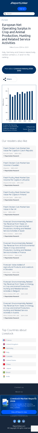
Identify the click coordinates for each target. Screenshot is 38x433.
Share (9, 79)
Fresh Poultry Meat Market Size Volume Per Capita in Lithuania (16, 178)
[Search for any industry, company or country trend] (5, 14)
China (8, 364)
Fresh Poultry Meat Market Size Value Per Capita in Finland (16, 193)
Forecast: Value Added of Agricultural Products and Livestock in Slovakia (18, 267)
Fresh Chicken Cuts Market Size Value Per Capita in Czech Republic (18, 149)
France (8, 340)
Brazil (8, 372)
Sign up (22, 9)
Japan (8, 368)
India (8, 376)
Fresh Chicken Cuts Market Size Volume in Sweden (16, 164)
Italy (7, 352)
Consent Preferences (19, 416)
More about (19, 70)
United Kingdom (12, 344)
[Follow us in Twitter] (19, 421)
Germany (9, 348)
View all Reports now (19, 412)
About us (19, 392)
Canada (9, 356)
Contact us (19, 387)
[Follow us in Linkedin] (23, 421)
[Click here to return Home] (19, 3)
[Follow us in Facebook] (15, 421)
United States (11, 360)
